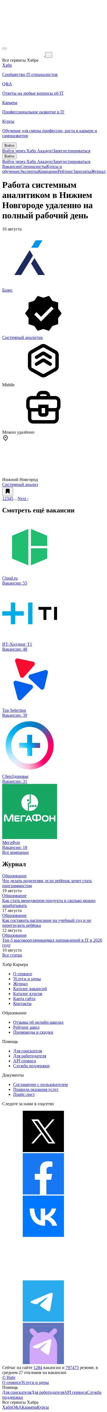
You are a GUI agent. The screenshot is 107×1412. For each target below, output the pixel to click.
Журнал (98, 171)
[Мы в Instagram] (43, 1277)
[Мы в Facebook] (43, 1193)
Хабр (7, 1407)
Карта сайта (24, 998)
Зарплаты (82, 171)
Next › (23, 498)
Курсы (43, 1407)
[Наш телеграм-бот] (43, 1362)
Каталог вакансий (30, 988)
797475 (72, 1367)
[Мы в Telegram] (43, 1320)
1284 (37, 1367)
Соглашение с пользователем (40, 1084)
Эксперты (28, 171)
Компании (48, 171)
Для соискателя (27, 1051)
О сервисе (22, 973)
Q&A (17, 1407)
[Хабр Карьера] (23, 54)
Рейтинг (65, 171)
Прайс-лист (24, 1094)
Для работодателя (29, 1055)
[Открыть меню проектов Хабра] (4, 48)
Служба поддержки (31, 1065)
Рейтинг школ (26, 1027)
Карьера (29, 1407)
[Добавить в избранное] (7, 491)
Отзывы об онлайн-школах (38, 1022)
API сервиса (24, 1060)
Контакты (22, 1003)
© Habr (8, 1377)
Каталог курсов (27, 993)
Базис (7, 290)
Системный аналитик (22, 337)
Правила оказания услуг (36, 1089)
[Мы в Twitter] (43, 1150)
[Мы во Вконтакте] (43, 1235)
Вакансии (11, 166)
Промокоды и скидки (33, 1032)
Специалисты (33, 166)
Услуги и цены (27, 978)
